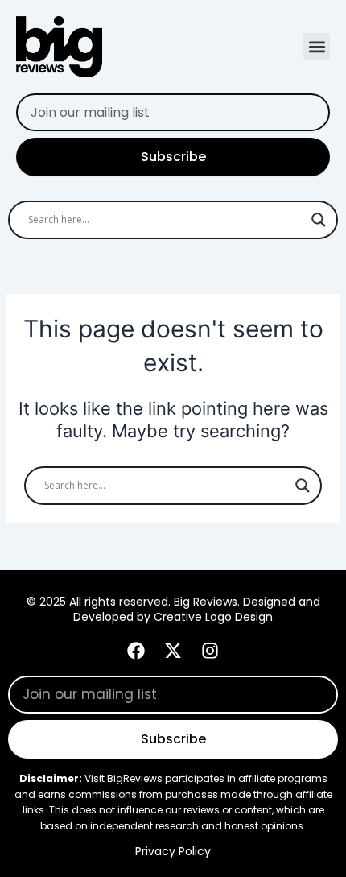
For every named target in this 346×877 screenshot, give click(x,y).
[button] (316, 46)
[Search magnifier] (318, 220)
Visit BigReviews (123, 778)
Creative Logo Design (213, 617)
